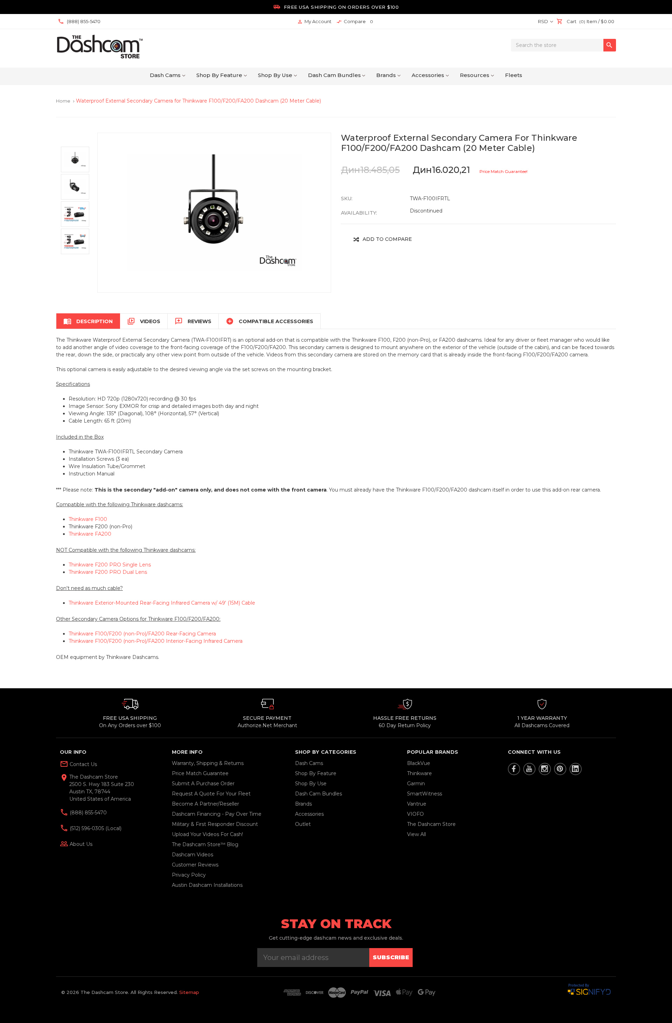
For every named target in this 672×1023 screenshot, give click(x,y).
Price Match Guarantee (200, 773)
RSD (543, 21)
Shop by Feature (219, 75)
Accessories (428, 75)
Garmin (416, 783)
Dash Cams (165, 75)
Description (88, 321)
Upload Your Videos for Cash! (207, 834)
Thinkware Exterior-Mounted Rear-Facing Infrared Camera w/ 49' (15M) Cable (162, 603)
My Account (314, 22)
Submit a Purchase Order (203, 783)
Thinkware (419, 773)
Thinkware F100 (88, 519)
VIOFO (415, 814)
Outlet (303, 824)
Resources (474, 75)
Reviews (193, 321)
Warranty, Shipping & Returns (208, 763)
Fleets (513, 75)
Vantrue (416, 804)
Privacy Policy (189, 875)
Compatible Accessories (269, 321)
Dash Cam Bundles (334, 75)
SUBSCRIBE (391, 957)
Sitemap (189, 992)
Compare (354, 22)
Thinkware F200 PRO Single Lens (110, 565)
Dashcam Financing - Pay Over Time (216, 814)
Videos (143, 321)
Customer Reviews (195, 865)
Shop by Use (275, 75)
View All (416, 834)
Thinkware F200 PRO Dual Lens (108, 572)
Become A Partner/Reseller (205, 804)
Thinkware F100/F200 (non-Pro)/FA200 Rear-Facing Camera (142, 634)
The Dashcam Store (431, 824)
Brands (386, 75)
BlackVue (418, 763)
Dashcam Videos (192, 854)
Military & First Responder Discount (215, 824)
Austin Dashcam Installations (207, 885)
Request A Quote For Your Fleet (211, 794)
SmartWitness (424, 794)
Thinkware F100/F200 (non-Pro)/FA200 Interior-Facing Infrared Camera (156, 641)
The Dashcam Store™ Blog (205, 844)
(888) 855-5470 (87, 812)
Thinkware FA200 (90, 534)
